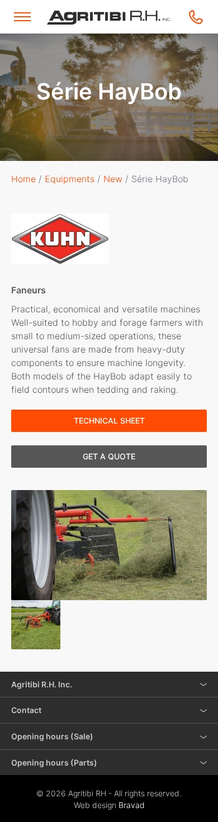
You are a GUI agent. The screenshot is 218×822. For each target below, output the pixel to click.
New (112, 178)
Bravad (132, 805)
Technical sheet (109, 420)
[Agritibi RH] (109, 17)
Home (23, 178)
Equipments (69, 178)
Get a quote (109, 456)
